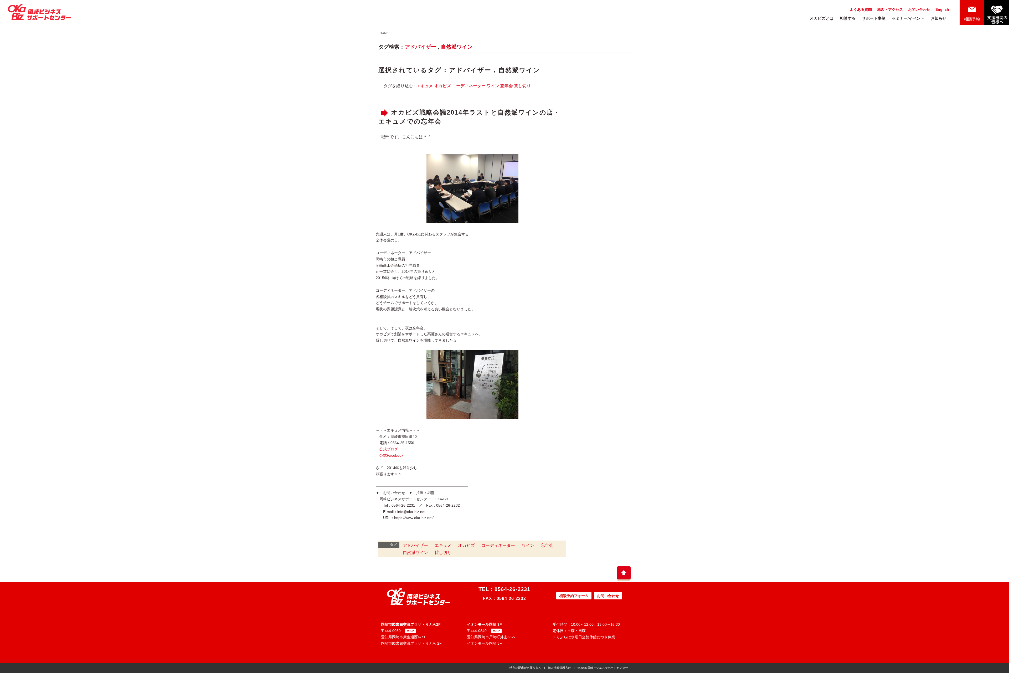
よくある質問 (861, 9)
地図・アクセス (890, 9)
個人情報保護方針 (559, 667)
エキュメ (424, 86)
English (942, 9)
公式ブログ (388, 449)
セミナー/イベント (908, 18)
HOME (384, 32)
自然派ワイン (456, 47)
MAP (410, 631)
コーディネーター (469, 86)
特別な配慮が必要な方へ (525, 667)
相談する (848, 18)
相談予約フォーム (574, 596)
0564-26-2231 (512, 589)
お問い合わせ (919, 9)
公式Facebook (391, 455)
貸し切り (522, 86)
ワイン (493, 86)
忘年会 (506, 86)
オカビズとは (821, 18)
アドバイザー (420, 47)
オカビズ (442, 86)
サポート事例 (874, 18)
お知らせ (938, 18)
